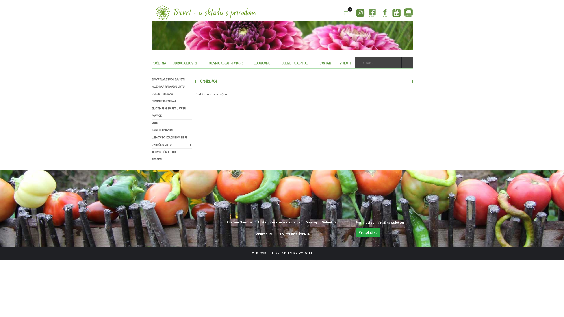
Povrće (157, 116)
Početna (159, 63)
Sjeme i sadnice (295, 63)
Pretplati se (368, 232)
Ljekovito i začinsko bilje (169, 137)
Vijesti (345, 63)
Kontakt (326, 63)
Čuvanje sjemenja (164, 101)
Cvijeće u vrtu (171, 145)
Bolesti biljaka (162, 94)
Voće (155, 123)
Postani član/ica (239, 222)
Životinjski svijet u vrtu (169, 108)
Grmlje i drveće (162, 130)
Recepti (157, 159)
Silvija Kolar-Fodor (226, 63)
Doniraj (311, 222)
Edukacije (262, 63)
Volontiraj (330, 222)
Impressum (263, 234)
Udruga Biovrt (185, 63)
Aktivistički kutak (164, 152)
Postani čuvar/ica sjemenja (278, 222)
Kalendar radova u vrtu (168, 86)
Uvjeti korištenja (295, 234)
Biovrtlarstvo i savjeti (168, 79)
